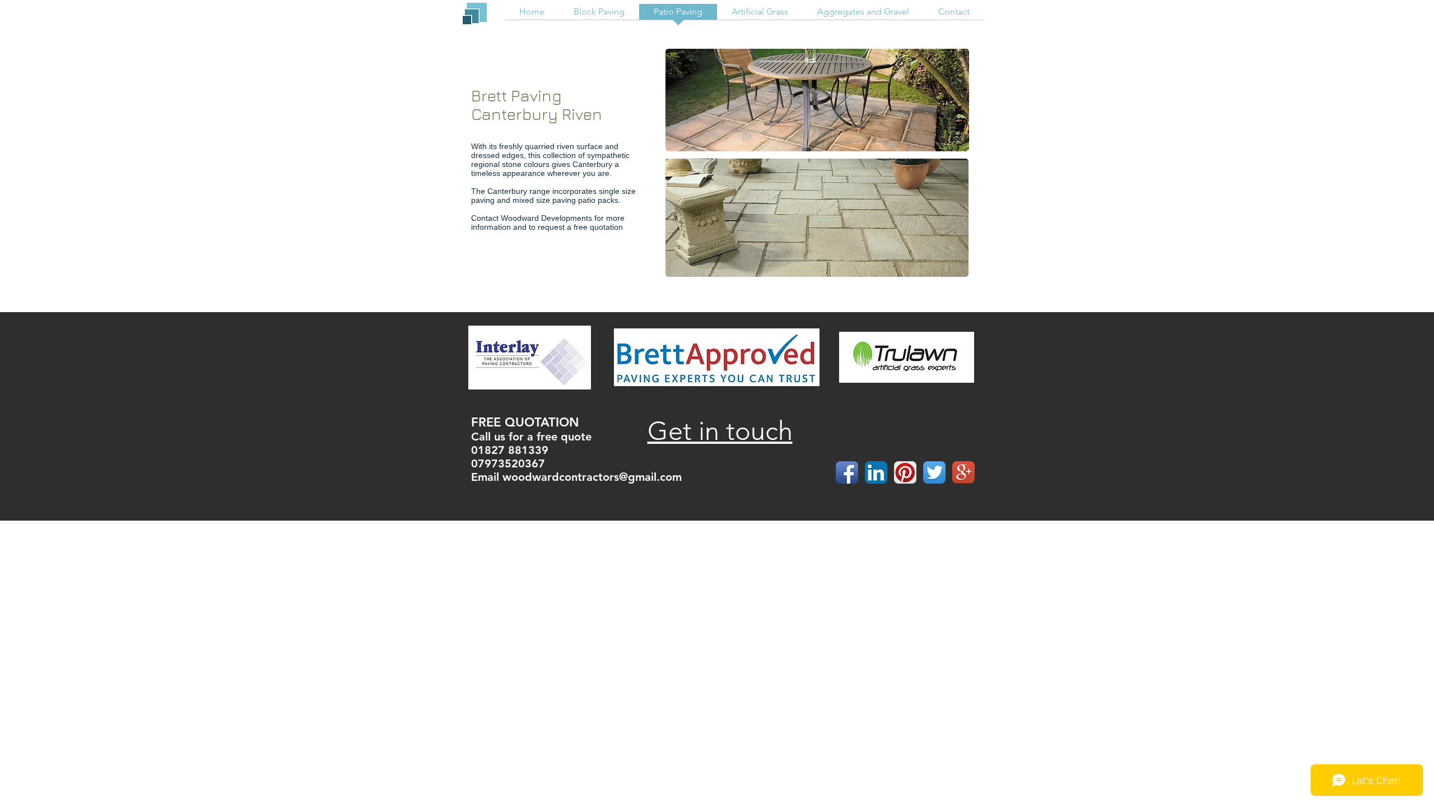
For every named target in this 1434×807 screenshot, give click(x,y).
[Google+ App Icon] (963, 472)
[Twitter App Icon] (934, 472)
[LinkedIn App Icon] (876, 472)
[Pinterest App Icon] (905, 472)
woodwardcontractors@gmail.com (592, 477)
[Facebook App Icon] (847, 472)
